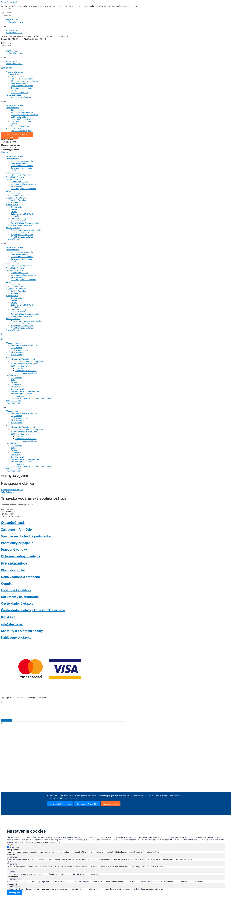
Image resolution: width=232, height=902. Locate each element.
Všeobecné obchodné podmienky (26, 536)
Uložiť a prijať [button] (14, 893)
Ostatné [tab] (10, 869)
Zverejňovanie (12, 205)
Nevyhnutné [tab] (11, 845)
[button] (70, 26)
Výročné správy (17, 186)
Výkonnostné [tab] (12, 884)
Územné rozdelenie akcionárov (24, 184)
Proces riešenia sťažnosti (26, 373)
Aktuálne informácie (14, 72)
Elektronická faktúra (19, 83)
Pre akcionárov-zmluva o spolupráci (26, 230)
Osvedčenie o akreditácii (25, 371)
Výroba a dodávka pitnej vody (23, 359)
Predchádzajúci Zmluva (12, 490)
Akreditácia (15, 202)
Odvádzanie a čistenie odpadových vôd (27, 361)
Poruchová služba (13, 95)
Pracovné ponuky (13, 239)
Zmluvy (14, 209)
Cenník (14, 90)
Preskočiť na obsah (9, 2)
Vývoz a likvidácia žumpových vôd (25, 364)
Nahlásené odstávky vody (21, 97)
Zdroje (8, 191)
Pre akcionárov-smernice (21, 225)
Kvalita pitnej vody (18, 218)
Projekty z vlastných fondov (22, 237)
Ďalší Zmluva (7, 492)
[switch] (8, 857)
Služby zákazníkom (19, 200)
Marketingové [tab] (12, 877)
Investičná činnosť (13, 400)
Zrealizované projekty (20, 232)
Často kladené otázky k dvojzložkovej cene (33, 610)
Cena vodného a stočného (22, 86)
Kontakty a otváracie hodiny (22, 631)
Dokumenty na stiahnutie (21, 88)
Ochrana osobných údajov (20, 556)
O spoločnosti (16, 348)
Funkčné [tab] (10, 862)
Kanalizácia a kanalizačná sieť (23, 195)
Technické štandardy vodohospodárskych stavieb (32, 398)
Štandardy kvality (18, 221)
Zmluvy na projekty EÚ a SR (22, 214)
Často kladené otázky (20, 92)
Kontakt (8, 617)
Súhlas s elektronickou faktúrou (24, 81)
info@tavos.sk (12, 20)
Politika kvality (17, 354)
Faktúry (14, 211)
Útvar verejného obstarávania (23, 188)
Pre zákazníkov (12, 74)
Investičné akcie (13, 228)
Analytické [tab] (11, 854)
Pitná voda (15, 193)
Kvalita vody (16, 387)
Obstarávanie (16, 207)
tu (76, 798)
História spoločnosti (19, 182)
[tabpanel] (116, 852)
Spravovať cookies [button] (110, 804)
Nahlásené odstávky (14, 22)
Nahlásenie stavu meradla (22, 79)
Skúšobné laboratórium (16, 198)
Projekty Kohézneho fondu (22, 234)
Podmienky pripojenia (17, 543)
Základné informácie (14, 179)
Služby (9, 357)
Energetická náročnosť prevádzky (25, 223)
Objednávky (16, 216)
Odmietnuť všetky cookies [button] (87, 804)
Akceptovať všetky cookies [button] (60, 804)
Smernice (19, 396)
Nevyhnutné (14, 847)
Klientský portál (17, 76)
